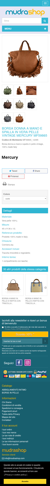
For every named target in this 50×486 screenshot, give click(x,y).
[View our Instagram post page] (27, 363)
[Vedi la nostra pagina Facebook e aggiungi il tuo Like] (18, 363)
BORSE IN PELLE (10, 392)
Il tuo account (9, 425)
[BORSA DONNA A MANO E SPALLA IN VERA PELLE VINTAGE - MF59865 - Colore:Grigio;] (7, 118)
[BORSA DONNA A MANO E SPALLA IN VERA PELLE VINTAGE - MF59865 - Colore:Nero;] (31, 104)
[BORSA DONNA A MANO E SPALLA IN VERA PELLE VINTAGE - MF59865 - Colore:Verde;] (7, 90)
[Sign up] (45, 341)
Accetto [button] (25, 481)
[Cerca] (45, 21)
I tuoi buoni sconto (10, 444)
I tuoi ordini (7, 429)
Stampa (11, 184)
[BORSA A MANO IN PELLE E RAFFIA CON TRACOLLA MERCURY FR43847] (13, 285)
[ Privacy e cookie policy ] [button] (15, 475)
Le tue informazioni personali (15, 441)
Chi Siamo (7, 402)
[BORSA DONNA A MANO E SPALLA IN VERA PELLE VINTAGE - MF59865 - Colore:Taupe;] (19, 104)
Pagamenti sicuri (9, 411)
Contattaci (6, 419)
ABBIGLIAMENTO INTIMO (14, 389)
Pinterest (14, 176)
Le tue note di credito (11, 435)
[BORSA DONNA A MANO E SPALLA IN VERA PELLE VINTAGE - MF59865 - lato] (19, 90)
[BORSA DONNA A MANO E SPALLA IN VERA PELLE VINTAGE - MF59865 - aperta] (31, 90)
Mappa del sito (8, 417)
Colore (6, 194)
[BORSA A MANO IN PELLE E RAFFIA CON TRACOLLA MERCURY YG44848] (36, 285)
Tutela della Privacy (11, 414)
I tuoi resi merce (9, 432)
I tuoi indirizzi (8, 438)
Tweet (14, 170)
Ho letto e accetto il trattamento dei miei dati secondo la (25, 328)
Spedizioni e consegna (12, 408)
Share (37, 170)
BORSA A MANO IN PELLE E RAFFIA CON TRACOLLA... (11, 301)
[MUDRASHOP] (25, 12)
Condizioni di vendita (11, 405)
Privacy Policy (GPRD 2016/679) (17, 329)
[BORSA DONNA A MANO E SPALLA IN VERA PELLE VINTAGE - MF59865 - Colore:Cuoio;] (19, 118)
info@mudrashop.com (14, 458)
